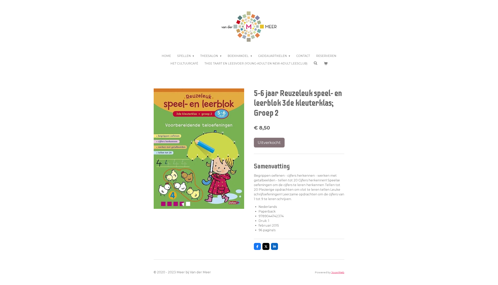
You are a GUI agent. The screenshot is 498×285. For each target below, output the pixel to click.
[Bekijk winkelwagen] (326, 63)
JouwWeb (337, 272)
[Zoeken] (315, 63)
